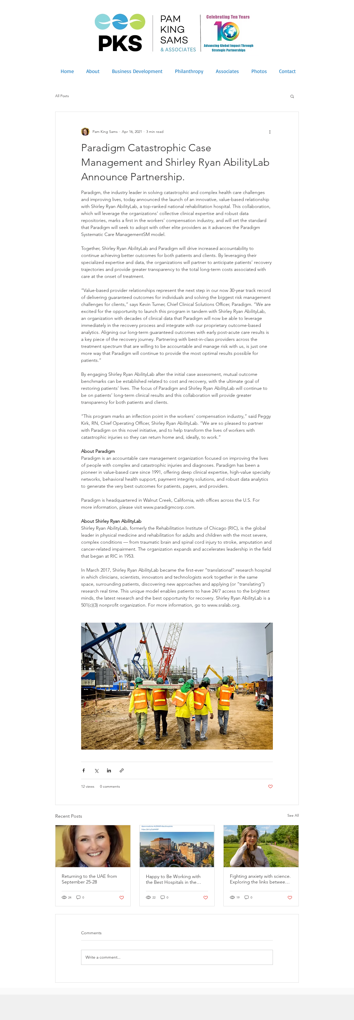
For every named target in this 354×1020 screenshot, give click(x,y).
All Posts (62, 96)
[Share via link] (121, 770)
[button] (292, 96)
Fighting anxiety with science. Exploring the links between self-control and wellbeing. (260, 879)
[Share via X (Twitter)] (96, 770)
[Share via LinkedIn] (109, 770)
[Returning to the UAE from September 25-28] (92, 846)
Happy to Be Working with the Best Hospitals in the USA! (173, 879)
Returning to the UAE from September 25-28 (89, 879)
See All (293, 815)
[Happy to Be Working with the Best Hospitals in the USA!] (177, 846)
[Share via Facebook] (83, 770)
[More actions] (270, 131)
